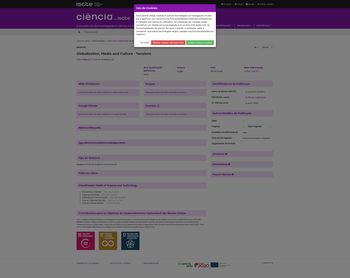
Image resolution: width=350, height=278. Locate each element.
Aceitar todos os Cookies (200, 42)
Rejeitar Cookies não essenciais (168, 42)
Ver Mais (144, 42)
